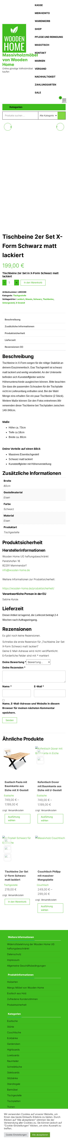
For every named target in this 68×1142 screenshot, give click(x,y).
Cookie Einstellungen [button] (16, 1134)
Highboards (13, 1049)
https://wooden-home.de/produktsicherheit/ (28, 588)
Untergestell (8, 303)
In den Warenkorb (33, 282)
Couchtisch (43, 885)
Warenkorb (42, 21)
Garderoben (13, 1043)
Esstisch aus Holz (16, 993)
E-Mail (39, 686)
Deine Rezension (13, 667)
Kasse (39, 5)
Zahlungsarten (45, 84)
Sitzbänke (12, 1078)
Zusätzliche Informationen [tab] (19, 326)
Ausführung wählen (14, 818)
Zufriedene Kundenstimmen (22, 999)
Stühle (10, 1026)
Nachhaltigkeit (45, 76)
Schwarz (37, 299)
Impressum (13, 959)
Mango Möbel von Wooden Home (25, 987)
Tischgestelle (19, 295)
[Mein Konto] (55, 99)
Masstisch (42, 44)
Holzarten (12, 981)
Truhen (11, 1106)
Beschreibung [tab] (12, 319)
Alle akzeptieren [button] (40, 1134)
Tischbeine (48, 299)
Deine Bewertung (14, 662)
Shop (38, 29)
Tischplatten (14, 1101)
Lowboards (13, 1055)
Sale (38, 92)
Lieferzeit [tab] (10, 340)
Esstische (9, 795)
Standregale (13, 1083)
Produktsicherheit (16, 1004)
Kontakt (40, 52)
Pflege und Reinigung (49, 36)
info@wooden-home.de (16, 570)
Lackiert (20, 299)
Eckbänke (12, 1038)
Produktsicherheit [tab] (15, 333)
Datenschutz (14, 954)
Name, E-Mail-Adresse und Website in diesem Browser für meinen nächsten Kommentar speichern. (31, 708)
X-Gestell (20, 303)
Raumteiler (13, 1061)
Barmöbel (12, 1089)
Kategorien (15, 107)
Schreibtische (14, 1066)
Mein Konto (42, 13)
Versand (40, 68)
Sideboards (13, 1072)
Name (7, 686)
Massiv (28, 299)
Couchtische (14, 1032)
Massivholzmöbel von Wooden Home (20, 59)
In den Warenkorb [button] (17, 901)
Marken (40, 60)
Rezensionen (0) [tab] (14, 346)
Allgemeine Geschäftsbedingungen (26, 965)
